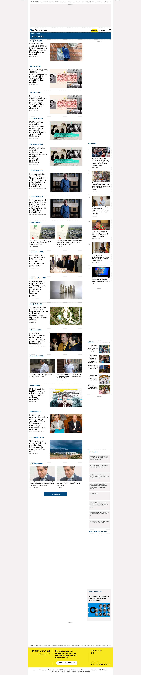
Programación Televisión (76, 645)
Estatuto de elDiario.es (94, 591)
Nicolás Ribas (32, 322)
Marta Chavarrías (96, 238)
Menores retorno (63, 1)
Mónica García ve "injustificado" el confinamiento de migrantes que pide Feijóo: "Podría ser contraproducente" (100, 257)
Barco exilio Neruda (98, 1)
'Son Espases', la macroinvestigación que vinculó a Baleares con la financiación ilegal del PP (38, 446)
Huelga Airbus (105, 1)
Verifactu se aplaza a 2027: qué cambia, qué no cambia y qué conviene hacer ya (99, 513)
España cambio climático (44, 1)
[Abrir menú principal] (110, 30)
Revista (68, 671)
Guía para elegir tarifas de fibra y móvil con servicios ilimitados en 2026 (99, 522)
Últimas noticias (93, 452)
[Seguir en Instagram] (99, 664)
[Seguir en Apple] (93, 653)
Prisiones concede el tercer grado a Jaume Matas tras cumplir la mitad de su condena (68, 483)
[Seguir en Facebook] (95, 664)
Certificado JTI (81, 671)
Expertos (103, 645)
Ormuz (83, 1)
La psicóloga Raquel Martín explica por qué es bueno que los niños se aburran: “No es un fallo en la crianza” (100, 233)
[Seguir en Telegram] (97, 664)
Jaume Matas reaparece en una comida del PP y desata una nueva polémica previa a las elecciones (37, 338)
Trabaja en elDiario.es (53, 669)
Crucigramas (41, 645)
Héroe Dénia (92, 1)
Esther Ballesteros (33, 84)
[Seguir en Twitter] (93, 664)
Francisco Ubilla (42, 188)
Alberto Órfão (95, 262)
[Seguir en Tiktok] (105, 664)
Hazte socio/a (94, 30)
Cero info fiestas (94, 493)
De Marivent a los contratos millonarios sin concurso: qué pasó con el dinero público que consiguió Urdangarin (38, 155)
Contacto (63, 671)
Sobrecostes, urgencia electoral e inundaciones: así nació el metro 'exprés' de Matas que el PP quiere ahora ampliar (38, 102)
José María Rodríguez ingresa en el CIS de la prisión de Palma (42, 375)
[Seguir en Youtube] (102, 664)
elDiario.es (59, 487)
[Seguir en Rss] (109, 664)
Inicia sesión (102, 30)
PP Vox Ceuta (78, 1)
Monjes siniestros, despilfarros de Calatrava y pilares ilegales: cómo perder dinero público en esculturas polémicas (37, 288)
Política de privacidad (92, 669)
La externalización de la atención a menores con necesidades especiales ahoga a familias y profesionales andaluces (98, 486)
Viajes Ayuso (57, 1)
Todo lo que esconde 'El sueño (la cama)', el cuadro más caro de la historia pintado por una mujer (99, 476)
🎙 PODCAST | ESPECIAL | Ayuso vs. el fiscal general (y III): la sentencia (99, 466)
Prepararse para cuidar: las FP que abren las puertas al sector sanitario (93, 378)
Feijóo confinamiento (71, 1)
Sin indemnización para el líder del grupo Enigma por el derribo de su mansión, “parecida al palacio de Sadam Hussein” (38, 313)
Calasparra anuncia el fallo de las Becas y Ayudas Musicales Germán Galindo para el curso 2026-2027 (99, 458)
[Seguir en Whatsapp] (107, 664)
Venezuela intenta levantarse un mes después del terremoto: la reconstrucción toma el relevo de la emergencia (93, 359)
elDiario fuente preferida (58, 645)
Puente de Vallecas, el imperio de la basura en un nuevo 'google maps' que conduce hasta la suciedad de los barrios (99, 505)
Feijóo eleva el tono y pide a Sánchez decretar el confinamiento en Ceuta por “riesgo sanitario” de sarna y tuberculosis (100, 210)
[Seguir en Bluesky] (91, 664)
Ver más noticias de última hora (97, 531)
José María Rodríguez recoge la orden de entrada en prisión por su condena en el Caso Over (69, 376)
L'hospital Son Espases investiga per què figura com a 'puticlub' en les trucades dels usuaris (41, 242)
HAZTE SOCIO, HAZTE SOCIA (66, 663)
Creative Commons (75, 669)
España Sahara (111, 1)
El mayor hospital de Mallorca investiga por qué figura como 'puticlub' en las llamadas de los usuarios (69, 242)
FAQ (100, 669)
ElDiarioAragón (95, 191)
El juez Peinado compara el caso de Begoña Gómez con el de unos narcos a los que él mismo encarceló (38, 48)
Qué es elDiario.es (37, 669)
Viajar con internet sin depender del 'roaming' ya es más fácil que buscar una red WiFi (93, 348)
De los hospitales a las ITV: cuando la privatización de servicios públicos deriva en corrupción (37, 394)
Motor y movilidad (109, 645)
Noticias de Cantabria (91, 645)
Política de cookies (55, 671)
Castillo (52, 645)
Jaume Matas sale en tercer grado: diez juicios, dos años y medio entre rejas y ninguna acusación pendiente (42, 483)
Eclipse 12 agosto (47, 645)
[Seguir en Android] (91, 653)
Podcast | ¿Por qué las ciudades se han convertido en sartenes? (93, 368)
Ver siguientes (56, 494)
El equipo (44, 669)
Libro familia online (67, 645)
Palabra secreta (98, 645)
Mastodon (87, 671)
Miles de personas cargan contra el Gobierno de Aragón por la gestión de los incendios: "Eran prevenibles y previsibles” (101, 186)
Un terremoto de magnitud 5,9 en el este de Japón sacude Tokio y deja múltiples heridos (101, 279)
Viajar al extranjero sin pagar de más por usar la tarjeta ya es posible (93, 388)
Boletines (74, 671)
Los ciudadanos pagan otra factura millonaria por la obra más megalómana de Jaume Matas (37, 260)
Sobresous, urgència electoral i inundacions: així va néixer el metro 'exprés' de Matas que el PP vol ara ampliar (38, 75)
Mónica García (51, 1)
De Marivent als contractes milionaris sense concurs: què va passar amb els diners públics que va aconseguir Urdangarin (37, 129)
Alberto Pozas (32, 56)
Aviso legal (83, 669)
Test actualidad (83, 645)
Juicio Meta (87, 1)
